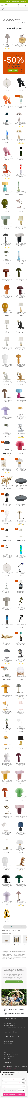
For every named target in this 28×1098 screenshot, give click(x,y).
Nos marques (7, 1051)
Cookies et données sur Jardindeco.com (10, 1073)
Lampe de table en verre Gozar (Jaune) (7, 313)
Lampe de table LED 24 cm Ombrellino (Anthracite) (7, 660)
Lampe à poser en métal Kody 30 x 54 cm (7, 330)
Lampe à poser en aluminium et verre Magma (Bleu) (21, 556)
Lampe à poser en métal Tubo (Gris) (6, 608)
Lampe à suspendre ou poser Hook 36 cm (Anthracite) (7, 556)
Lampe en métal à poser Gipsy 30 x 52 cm (21, 347)
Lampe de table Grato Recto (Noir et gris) (21, 244)
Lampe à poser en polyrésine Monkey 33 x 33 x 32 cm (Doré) (21, 383)
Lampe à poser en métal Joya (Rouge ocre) (7, 279)
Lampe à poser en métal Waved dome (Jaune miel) (21, 417)
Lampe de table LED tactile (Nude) (21, 712)
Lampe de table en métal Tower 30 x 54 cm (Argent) (7, 348)
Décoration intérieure (13, 19)
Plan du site (7, 1058)
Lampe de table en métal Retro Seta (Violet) (7, 903)
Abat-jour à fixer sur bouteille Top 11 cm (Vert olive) (7, 730)
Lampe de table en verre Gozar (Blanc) (7, 867)
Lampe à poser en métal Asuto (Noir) (7, 885)
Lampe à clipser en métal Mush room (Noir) (21, 626)
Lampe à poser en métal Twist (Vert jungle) (6, 262)
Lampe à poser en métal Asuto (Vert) (21, 885)
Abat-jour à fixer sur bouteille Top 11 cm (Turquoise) (21, 643)
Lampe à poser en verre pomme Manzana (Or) (21, 45)
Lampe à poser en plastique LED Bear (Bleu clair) (7, 764)
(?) (13, 1079)
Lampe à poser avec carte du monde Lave (6, 140)
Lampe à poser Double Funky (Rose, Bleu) (21, 399)
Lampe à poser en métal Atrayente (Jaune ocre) (20, 365)
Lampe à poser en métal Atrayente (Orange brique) (6, 799)
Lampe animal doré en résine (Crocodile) (7, 642)
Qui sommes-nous (9, 1041)
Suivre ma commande (9, 1023)
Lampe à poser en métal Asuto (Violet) (7, 417)
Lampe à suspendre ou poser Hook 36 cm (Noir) (7, 539)
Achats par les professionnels (11, 1029)
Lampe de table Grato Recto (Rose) (21, 781)
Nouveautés (7, 1049)
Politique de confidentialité (11, 1033)
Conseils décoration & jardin (11, 1054)
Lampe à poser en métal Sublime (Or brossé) (21, 141)
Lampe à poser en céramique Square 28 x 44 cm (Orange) (7, 296)
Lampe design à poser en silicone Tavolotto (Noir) (7, 504)
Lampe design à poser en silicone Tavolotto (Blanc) (7, 522)
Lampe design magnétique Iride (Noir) (20, 660)
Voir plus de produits (14, 927)
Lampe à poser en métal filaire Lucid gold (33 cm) (7, 469)
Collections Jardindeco (10, 1052)
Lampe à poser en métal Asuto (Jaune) (7, 694)
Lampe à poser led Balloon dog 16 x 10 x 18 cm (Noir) (21, 89)
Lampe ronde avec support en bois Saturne (21, 678)
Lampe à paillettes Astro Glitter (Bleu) (21, 261)
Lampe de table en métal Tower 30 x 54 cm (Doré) (21, 314)
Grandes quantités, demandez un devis (14, 1031)
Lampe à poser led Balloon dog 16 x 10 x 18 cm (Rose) (7, 158)
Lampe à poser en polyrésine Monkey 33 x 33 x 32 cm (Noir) (21, 331)
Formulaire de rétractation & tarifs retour (14, 1027)
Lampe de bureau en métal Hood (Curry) (6, 712)
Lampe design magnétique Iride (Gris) (20, 435)
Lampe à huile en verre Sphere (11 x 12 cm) (7, 88)
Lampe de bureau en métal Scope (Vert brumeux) (6, 678)
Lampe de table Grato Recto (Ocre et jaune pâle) (6, 782)
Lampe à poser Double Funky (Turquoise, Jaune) (7, 193)
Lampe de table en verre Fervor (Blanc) (7, 365)
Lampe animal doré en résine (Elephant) (7, 486)
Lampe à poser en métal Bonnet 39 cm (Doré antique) (20, 522)
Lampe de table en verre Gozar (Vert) (7, 209)
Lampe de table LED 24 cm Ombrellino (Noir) (7, 452)
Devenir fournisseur (9, 1056)
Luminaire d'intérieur (7, 20)
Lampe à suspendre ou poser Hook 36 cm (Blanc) (21, 539)
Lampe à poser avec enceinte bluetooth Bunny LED (7, 920)
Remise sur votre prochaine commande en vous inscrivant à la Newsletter (14, 971)
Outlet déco (7, 1047)
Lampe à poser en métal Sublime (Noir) (6, 244)
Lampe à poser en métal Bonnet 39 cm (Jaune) (6, 747)
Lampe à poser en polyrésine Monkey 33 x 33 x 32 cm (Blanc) (7, 383)
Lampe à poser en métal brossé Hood (7, 815)
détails (4, 1076)
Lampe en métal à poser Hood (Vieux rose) (21, 210)
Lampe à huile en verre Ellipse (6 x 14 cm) (21, 486)
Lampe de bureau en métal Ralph (21, 573)
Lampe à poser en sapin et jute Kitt (20, 867)
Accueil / (3, 19)
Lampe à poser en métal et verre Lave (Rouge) (21, 175)
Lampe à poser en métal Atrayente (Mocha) (6, 400)
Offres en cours (8, 1043)
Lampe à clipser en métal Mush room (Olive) (21, 608)
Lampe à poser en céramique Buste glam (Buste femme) (21, 227)
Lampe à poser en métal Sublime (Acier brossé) (20, 123)
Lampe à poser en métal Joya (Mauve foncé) (21, 296)
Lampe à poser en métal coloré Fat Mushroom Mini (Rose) (21, 452)
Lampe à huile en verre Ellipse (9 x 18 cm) (21, 503)
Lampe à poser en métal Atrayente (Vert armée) (20, 279)
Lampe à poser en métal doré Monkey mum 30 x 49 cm (21, 747)
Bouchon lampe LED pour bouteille (20, 157)
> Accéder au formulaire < (10, 1068)
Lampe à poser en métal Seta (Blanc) (21, 469)
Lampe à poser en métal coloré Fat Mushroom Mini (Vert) (21, 799)
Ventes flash (7, 1045)
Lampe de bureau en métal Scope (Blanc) (6, 833)
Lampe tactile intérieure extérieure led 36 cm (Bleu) (7, 123)
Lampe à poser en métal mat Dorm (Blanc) (20, 730)
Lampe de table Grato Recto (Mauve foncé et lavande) (21, 816)
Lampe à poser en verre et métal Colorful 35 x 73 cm (21, 106)
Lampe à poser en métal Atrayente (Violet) (20, 764)
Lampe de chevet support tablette (20, 590)
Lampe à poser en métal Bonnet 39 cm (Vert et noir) (20, 695)
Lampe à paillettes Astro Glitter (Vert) (21, 192)
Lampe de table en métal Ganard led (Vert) (7, 851)
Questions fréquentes (9, 1025)
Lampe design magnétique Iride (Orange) (6, 175)
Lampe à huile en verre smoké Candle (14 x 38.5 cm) (7, 591)
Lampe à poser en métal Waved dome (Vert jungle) (7, 435)
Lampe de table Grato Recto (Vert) (6, 226)
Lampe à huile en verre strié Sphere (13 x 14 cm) (7, 574)
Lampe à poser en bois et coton (7, 45)
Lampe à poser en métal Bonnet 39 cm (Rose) (20, 903)
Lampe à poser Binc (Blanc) (21, 850)
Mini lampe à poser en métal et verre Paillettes (7, 626)
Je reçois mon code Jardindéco (14, 982)
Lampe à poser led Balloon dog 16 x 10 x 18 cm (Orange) (7, 106)
